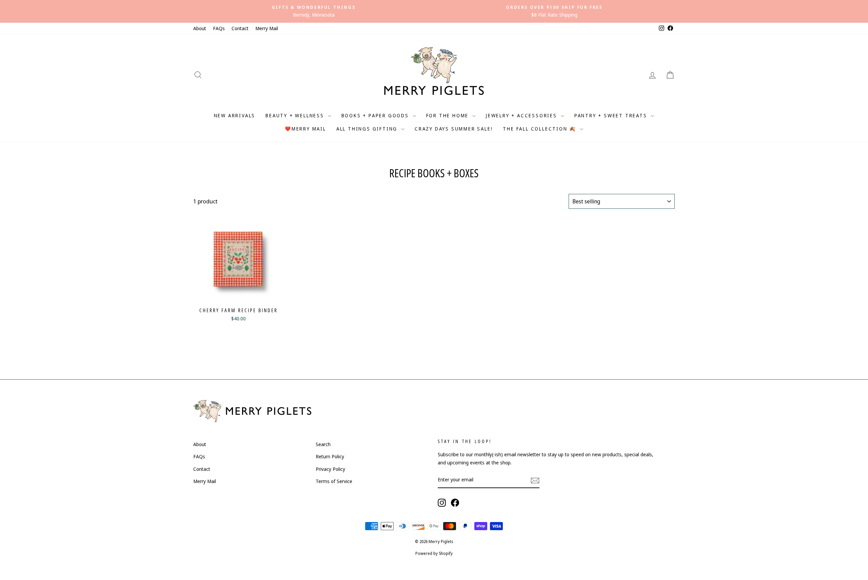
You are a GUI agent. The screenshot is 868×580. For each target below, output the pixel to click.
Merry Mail (266, 28)
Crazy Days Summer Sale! (454, 128)
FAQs (219, 28)
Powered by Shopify (434, 553)
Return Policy (330, 456)
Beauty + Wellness (295, 115)
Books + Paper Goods (376, 115)
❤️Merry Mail (305, 128)
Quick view (238, 295)
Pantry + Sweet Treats (611, 115)
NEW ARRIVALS (235, 115)
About (199, 28)
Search (323, 444)
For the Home (448, 115)
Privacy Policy (330, 469)
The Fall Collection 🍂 (540, 128)
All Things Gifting (367, 128)
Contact (240, 28)
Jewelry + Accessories (522, 115)
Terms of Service (334, 481)
